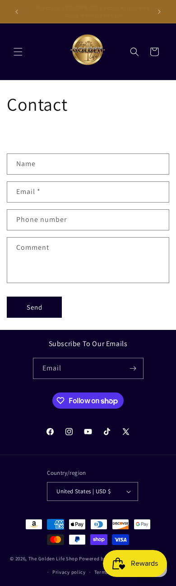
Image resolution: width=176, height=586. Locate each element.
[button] (18, 52)
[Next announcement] (159, 12)
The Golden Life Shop (53, 558)
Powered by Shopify (102, 558)
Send (34, 307)
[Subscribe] (133, 368)
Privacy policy (69, 572)
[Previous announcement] (17, 12)
